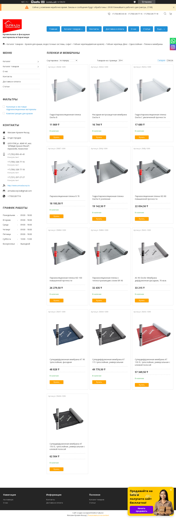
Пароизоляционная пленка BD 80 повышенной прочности (150, 197)
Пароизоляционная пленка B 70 (64, 196)
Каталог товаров (72, 29)
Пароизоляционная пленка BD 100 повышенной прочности (66, 279)
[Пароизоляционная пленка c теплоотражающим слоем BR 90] (110, 253)
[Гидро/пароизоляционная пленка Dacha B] (67, 90)
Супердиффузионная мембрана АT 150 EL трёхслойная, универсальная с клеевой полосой (67, 446)
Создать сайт (51, 2)
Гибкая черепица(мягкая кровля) (88, 44)
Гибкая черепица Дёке (116, 44)
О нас (133, 29)
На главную (8, 499)
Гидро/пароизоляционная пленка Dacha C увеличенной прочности (150, 116)
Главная (53, 29)
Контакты (94, 29)
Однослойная (135, 44)
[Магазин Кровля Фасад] (12, 26)
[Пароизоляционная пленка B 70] (67, 171)
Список (170, 60)
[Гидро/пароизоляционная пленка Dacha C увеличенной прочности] (152, 90)
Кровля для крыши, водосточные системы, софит (48, 44)
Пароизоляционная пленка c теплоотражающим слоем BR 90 (107, 279)
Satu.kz (100, 513)
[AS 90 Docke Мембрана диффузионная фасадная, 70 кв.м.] (152, 253)
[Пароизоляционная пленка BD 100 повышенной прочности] (67, 253)
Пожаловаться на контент (98, 515)
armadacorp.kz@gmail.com (20, 191)
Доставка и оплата (115, 29)
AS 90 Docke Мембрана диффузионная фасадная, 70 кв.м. (151, 279)
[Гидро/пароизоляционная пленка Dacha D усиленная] (110, 171)
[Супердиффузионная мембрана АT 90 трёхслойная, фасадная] (67, 334)
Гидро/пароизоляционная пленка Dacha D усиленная (107, 197)
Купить (56, 137)
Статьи (146, 29)
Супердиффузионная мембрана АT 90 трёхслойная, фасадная (67, 360)
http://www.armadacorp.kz (19, 185)
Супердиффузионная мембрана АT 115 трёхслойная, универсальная (108, 360)
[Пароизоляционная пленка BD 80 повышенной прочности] (152, 171)
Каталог (6, 61)
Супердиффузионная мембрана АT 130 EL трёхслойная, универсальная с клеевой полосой (152, 362)
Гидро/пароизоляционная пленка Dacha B (65, 116)
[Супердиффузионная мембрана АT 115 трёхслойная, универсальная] (110, 334)
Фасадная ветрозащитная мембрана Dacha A (109, 116)
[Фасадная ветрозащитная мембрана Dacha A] (110, 90)
